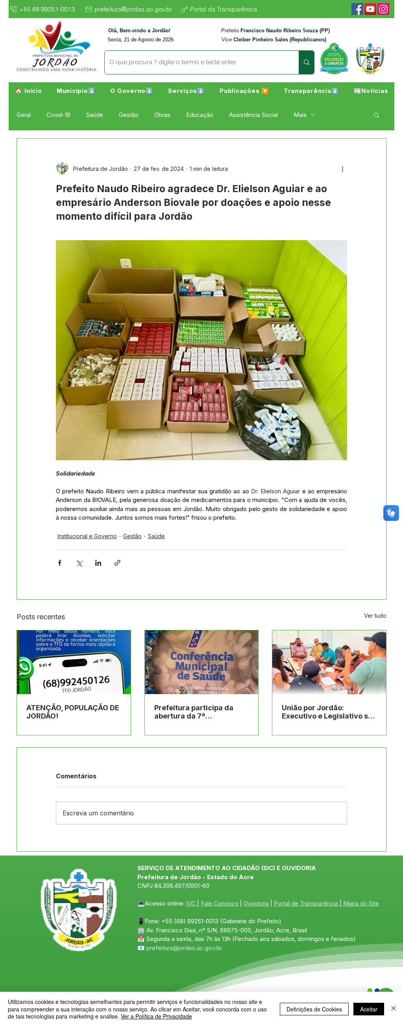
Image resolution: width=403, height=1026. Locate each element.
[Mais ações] (342, 168)
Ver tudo (375, 615)
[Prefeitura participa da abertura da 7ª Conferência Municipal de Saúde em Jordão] (202, 662)
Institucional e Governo (87, 536)
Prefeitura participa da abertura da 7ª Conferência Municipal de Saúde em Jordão (199, 712)
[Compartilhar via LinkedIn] (98, 563)
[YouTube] (370, 9)
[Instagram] (383, 9)
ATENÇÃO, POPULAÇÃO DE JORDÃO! (72, 712)
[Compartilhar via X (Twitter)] (79, 563)
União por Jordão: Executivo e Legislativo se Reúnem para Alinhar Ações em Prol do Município (327, 712)
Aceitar (368, 1009)
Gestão (129, 115)
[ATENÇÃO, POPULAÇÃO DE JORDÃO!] (74, 662)
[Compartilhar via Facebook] (59, 563)
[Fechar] (393, 1009)
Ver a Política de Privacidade (156, 1016)
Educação (199, 115)
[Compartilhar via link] (117, 563)
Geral (24, 115)
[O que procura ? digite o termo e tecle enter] (306, 62)
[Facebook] (357, 9)
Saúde (94, 115)
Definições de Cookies (314, 1009)
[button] (76, 90)
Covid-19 (58, 115)
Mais (300, 115)
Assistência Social (253, 115)
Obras (162, 115)
